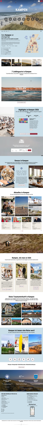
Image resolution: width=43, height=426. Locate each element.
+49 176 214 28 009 (5, 406)
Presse (6, 420)
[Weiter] (41, 116)
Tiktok (3, 411)
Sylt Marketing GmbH (4, 420)
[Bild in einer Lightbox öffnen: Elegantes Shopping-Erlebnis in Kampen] (36, 271)
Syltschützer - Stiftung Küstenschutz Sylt (25, 420)
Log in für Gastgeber (30, 401)
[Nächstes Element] (31, 97)
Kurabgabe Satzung (30, 402)
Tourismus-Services (15, 420)
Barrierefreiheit (21, 421)
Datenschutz (35, 420)
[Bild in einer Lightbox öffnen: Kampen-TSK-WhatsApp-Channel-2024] (32, 411)
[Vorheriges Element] (31, 81)
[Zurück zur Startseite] (1, 1)
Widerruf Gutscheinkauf (38, 420)
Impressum (32, 420)
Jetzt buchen (29, 150)
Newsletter (30, 420)
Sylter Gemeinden (18, 420)
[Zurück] (16, 116)
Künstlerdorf (7, 50)
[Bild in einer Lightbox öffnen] (23, 120)
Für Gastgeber (9, 420)
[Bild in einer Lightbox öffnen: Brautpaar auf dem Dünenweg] (21, 271)
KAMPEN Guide (10, 286)
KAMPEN (2, 283)
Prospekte (12, 420)
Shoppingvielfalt (9, 51)
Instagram (3, 410)
